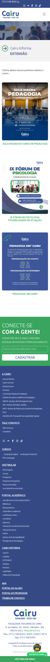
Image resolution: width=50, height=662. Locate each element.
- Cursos (5, 473)
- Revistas (5, 567)
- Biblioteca (6, 504)
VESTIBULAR (25, 659)
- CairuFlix (5, 556)
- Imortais (5, 390)
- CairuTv (5, 553)
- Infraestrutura (7, 386)
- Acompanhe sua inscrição (12, 488)
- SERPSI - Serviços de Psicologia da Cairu (17, 401)
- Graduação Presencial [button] (28, 454)
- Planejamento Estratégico (12, 541)
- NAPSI (4, 533)
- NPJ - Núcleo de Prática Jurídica (14, 405)
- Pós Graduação (8, 458)
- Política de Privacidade (11, 575)
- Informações (7, 470)
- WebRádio (6, 571)
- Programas (6, 477)
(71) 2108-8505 (9, 1)
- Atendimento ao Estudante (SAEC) (16, 500)
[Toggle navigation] (44, 14)
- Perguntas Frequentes (11, 481)
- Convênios (6, 519)
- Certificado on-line (9, 515)
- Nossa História (8, 379)
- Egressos (6, 522)
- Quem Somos (8, 382)
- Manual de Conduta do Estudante (15, 526)
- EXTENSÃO (7, 560)
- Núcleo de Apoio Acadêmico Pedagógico (18, 397)
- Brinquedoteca (8, 508)
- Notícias (5, 564)
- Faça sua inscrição (9, 484)
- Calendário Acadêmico (11, 511)
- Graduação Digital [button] (10, 454)
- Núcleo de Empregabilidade (13, 537)
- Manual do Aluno (9, 530)
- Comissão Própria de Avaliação (14, 394)
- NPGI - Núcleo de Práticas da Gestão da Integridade (22, 408)
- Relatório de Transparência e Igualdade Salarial (20, 416)
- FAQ (4, 412)
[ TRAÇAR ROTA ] (31, 630)
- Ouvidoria (6, 431)
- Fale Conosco (7, 428)
